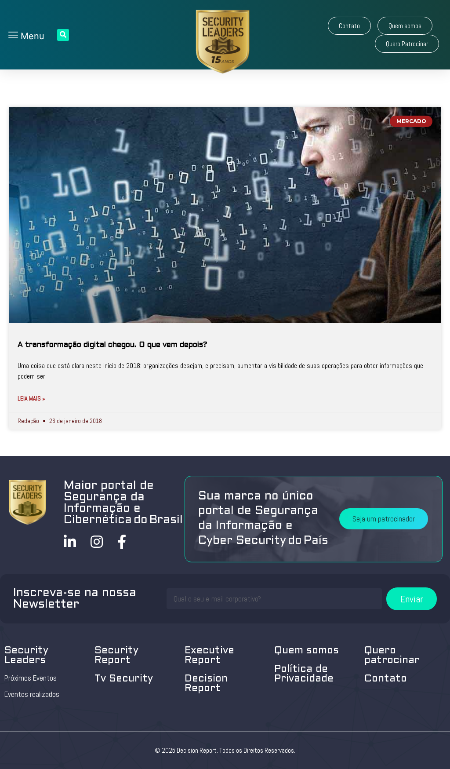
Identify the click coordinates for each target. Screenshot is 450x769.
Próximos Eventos (30, 678)
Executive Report (209, 655)
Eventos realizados (31, 694)
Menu (31, 36)
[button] (349, 26)
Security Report (116, 655)
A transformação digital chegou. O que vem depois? (112, 345)
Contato (385, 679)
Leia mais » (31, 398)
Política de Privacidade (304, 674)
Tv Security (123, 679)
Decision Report (206, 683)
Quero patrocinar (392, 655)
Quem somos (306, 651)
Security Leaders (26, 655)
